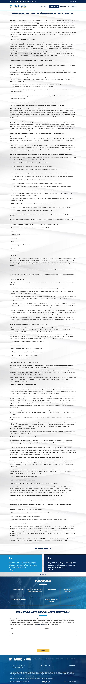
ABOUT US (40, 658)
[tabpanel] (64, 563)
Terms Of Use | (67, 681)
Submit (43, 650)
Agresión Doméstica (34, 598)
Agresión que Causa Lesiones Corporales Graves (51, 599)
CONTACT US (73, 658)
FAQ (67, 658)
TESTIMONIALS (60, 658)
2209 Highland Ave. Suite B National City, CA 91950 (24, 1)
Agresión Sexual (68, 598)
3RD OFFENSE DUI (18, 589)
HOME (34, 658)
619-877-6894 (73, 1)
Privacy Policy (73, 681)
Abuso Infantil (51, 589)
